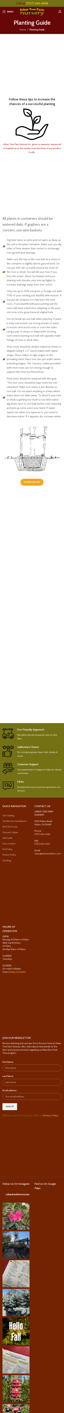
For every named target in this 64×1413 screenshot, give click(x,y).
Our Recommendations (14, 821)
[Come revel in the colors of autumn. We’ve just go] (16, 1216)
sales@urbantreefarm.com (47, 853)
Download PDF (32, 482)
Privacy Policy (9, 854)
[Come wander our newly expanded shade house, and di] (16, 1245)
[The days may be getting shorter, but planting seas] (16, 1331)
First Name (7, 1061)
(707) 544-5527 (42, 843)
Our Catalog (8, 815)
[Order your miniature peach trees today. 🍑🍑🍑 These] (16, 1273)
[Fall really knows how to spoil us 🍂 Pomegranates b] (16, 1388)
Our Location (9, 843)
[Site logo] (32, 11)
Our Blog (6, 860)
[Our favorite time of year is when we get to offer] (16, 1360)
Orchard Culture (10, 832)
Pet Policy (7, 849)
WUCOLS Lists (9, 826)
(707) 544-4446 (37, 3)
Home (23, 29)
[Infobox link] (31, 734)
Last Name (7, 1076)
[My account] (60, 11)
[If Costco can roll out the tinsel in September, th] (16, 1302)
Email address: (9, 1090)
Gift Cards (7, 837)
